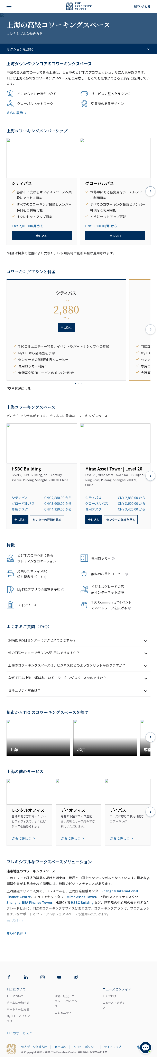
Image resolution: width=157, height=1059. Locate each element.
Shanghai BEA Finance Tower (29, 902)
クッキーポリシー (85, 1047)
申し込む (41, 236)
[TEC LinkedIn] (25, 977)
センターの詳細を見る (47, 519)
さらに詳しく (21, 838)
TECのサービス (18, 1032)
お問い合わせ (141, 6)
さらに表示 (15, 112)
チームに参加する (18, 1002)
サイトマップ (112, 1047)
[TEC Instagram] (42, 977)
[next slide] (150, 191)
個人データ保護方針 (34, 1047)
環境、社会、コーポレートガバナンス (66, 1001)
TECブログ (109, 996)
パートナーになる (18, 1009)
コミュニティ (63, 1013)
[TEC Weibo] (76, 977)
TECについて (15, 996)
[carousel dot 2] (78, 383)
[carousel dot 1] (75, 383)
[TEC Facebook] (9, 977)
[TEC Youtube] (59, 977)
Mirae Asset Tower (81, 896)
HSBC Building (82, 902)
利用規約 (60, 1047)
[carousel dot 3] (81, 383)
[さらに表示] (9, 6)
